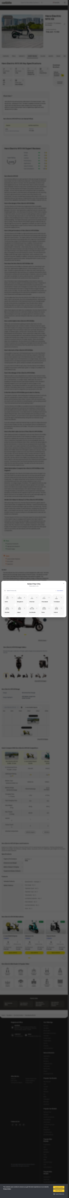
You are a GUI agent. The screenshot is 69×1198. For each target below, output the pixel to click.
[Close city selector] (63, 583)
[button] (58, 1194)
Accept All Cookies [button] (59, 1187)
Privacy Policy (7, 1189)
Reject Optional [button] (58, 1190)
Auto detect (60, 590)
